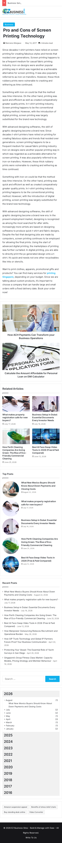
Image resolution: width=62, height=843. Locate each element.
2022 (8, 754)
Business (9, 24)
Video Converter (36, 812)
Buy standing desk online (14, 812)
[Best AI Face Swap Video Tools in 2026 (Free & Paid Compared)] (46, 436)
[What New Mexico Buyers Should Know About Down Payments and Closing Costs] (10, 489)
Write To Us (31, 837)
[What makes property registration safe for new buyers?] (16, 404)
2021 (8, 761)
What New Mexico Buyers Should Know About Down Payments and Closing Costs (38, 485)
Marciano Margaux (13, 43)
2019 (8, 773)
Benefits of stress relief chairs (43, 807)
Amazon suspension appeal (15, 807)
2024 (8, 741)
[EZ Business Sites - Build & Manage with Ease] (14, 11)
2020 (8, 767)
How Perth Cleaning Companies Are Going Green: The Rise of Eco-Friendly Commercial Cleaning (14, 453)
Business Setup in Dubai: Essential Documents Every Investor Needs (45, 417)
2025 (8, 735)
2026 (8, 694)
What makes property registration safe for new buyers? (15, 417)
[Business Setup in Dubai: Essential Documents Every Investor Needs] (46, 404)
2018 (8, 780)
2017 (8, 786)
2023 (8, 748)
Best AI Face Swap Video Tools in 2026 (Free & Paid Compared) (45, 450)
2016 (8, 793)
